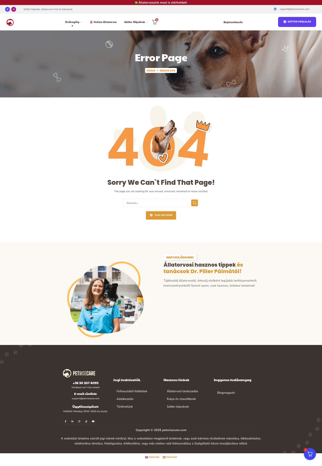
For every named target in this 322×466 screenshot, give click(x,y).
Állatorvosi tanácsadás (182, 391)
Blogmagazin (226, 393)
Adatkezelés (125, 399)
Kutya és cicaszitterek (181, 399)
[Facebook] (7, 9)
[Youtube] (93, 421)
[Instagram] (13, 9)
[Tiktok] (86, 421)
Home (151, 70)
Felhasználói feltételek (132, 391)
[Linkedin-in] (72, 421)
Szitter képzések (178, 407)
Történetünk (125, 407)
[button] (297, 22)
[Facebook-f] (65, 421)
